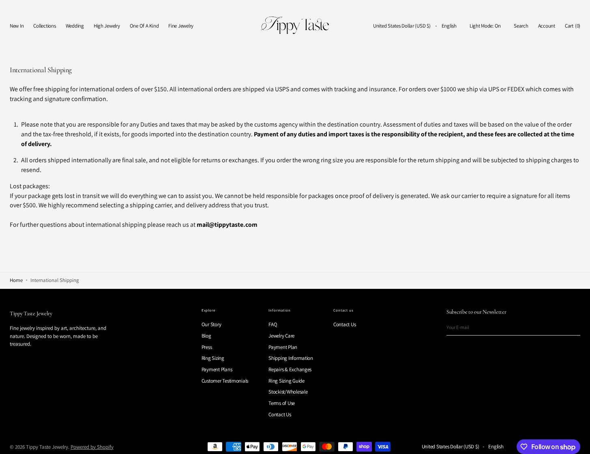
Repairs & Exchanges (289, 369)
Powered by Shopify (92, 446)
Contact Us (279, 414)
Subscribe (570, 327)
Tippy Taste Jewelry (47, 446)
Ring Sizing (213, 358)
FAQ (272, 324)
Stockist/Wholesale (287, 391)
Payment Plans (217, 369)
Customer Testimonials (225, 380)
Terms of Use (281, 403)
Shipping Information (290, 358)
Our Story (211, 324)
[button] (402, 26)
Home (16, 280)
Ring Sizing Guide (286, 380)
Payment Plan (282, 347)
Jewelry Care (281, 335)
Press (207, 347)
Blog (206, 335)
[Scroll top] (578, 442)
